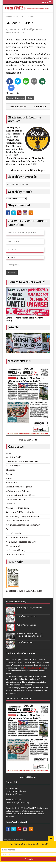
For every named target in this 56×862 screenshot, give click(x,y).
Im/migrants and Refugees (18, 491)
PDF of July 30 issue (25, 642)
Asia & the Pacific (14, 457)
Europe (9, 474)
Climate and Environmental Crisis (22, 461)
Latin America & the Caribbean (20, 495)
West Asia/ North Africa (17, 537)
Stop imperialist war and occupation (23, 525)
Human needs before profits (19, 486)
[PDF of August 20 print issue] (10, 612)
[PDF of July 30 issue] (10, 647)
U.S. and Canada (13, 533)
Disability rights (13, 465)
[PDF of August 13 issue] (10, 621)
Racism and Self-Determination (20, 512)
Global (9, 478)
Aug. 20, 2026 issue (28, 439)
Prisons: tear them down (17, 508)
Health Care (11, 482)
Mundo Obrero (13, 503)
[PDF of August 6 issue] (10, 629)
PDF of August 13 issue (26, 616)
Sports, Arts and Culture (17, 520)
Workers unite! (13, 546)
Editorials (10, 470)
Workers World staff (20, 29)
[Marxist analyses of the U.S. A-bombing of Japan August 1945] (10, 638)
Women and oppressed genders (21, 542)
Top (7, 529)
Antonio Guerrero (15, 98)
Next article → (41, 106)
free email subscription (34, 668)
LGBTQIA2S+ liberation (16, 499)
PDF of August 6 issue (26, 625)
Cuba (29, 98)
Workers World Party (16, 550)
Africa (8, 453)
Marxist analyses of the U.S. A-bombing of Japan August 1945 (29, 635)
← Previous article (17, 106)
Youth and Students (15, 554)
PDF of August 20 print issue (29, 607)
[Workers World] (28, 8)
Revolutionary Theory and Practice (22, 516)
